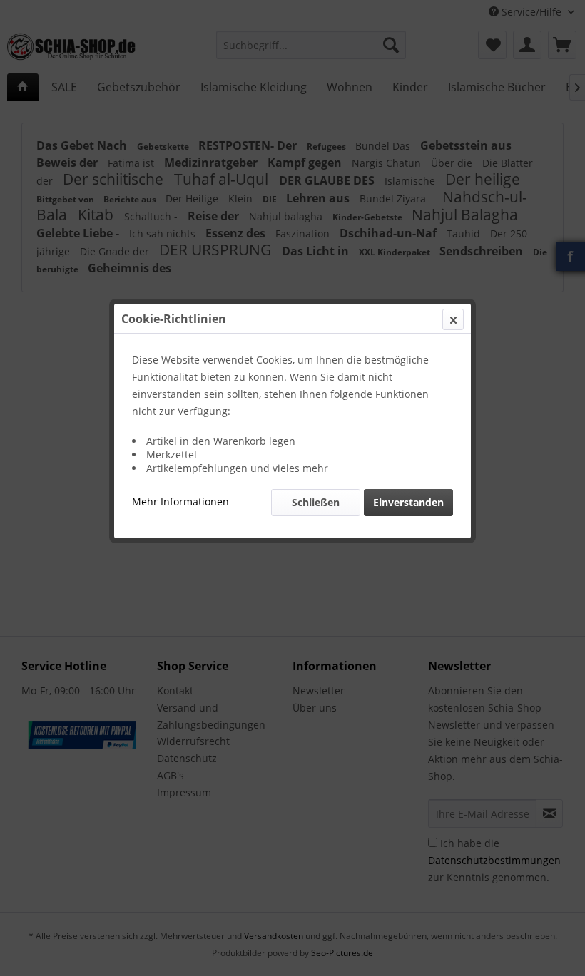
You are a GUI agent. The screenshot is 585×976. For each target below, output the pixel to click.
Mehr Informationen (180, 501)
